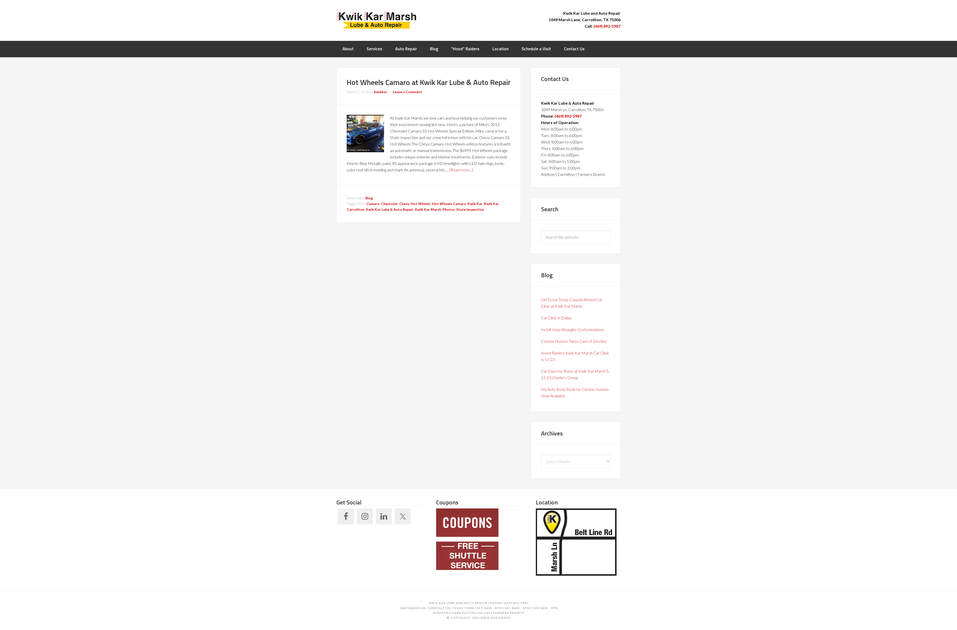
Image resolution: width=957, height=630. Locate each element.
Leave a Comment (407, 92)
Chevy (404, 204)
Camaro (373, 204)
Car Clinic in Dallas (556, 317)
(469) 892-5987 (607, 26)
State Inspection (470, 209)
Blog (369, 198)
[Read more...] (461, 169)
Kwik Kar (475, 204)
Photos (449, 209)
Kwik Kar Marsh (376, 20)
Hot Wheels (421, 204)
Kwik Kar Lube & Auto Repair (389, 209)
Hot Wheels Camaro (449, 204)
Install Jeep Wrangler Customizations (572, 329)
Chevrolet (389, 204)
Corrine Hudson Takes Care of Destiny (573, 341)
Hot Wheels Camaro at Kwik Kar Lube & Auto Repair (429, 82)
